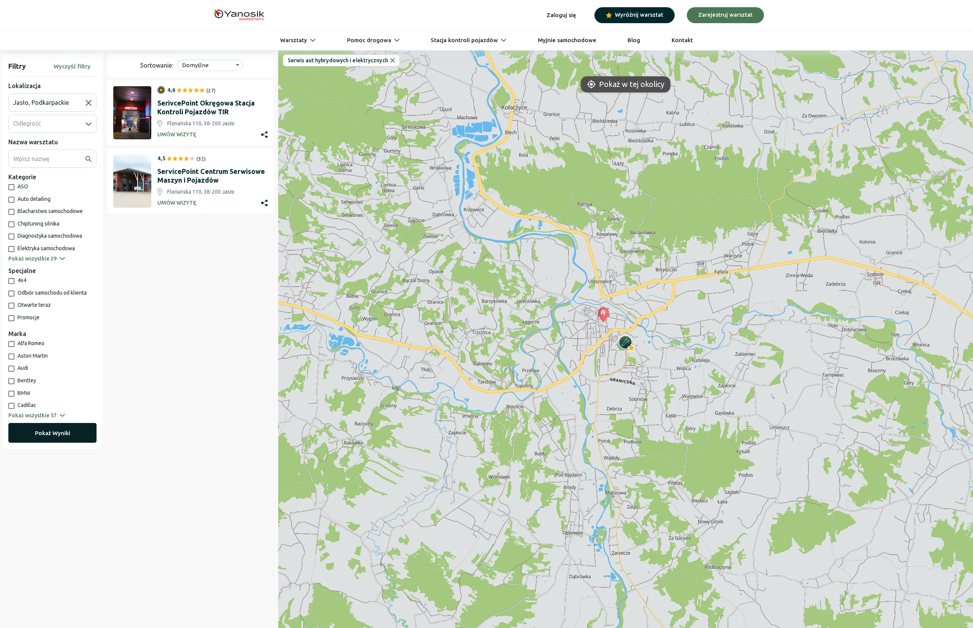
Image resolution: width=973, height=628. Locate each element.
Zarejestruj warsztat (725, 14)
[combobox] (49, 102)
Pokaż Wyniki (52, 433)
